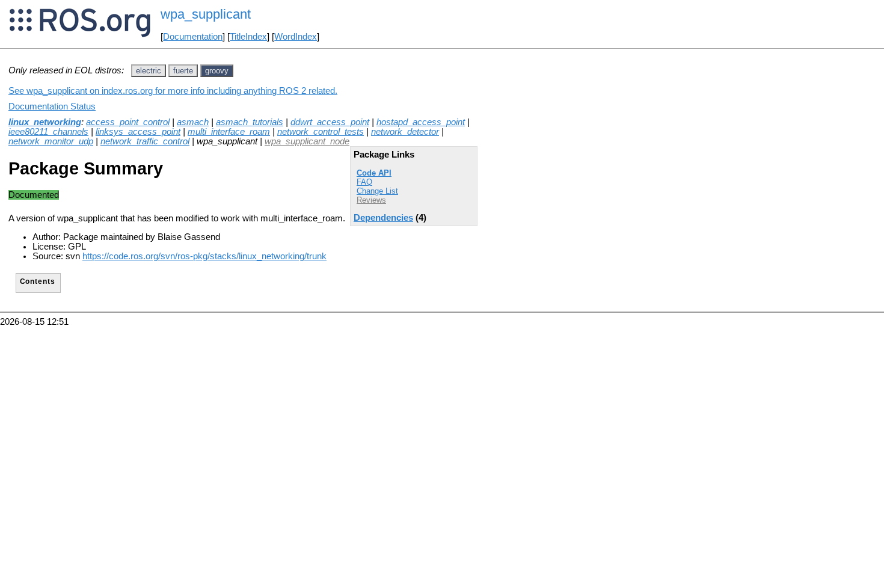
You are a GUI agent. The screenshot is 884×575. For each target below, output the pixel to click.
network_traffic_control (144, 141)
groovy (217, 70)
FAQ (364, 181)
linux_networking (44, 122)
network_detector (405, 132)
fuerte (183, 70)
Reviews (371, 199)
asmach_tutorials (249, 122)
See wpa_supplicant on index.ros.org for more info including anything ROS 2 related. (172, 91)
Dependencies (383, 218)
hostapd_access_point (420, 122)
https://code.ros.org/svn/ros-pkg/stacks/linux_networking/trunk (204, 256)
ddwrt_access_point (329, 122)
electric (148, 70)
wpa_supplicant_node (307, 141)
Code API (374, 172)
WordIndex (295, 37)
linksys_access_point (138, 132)
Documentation (193, 37)
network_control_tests (320, 132)
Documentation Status (52, 106)
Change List (377, 190)
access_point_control (128, 122)
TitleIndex (248, 37)
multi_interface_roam (229, 132)
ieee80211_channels (48, 132)
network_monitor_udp (50, 141)
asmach (193, 122)
